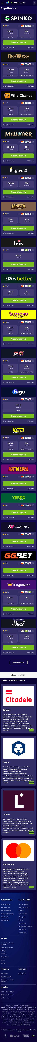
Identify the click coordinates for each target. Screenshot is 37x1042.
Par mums (4, 974)
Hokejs (3, 951)
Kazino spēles (23, 904)
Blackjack (21, 917)
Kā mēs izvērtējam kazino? (7, 980)
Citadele (7, 710)
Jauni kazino (5, 907)
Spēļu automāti (23, 907)
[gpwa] (33, 1035)
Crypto (6, 762)
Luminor (6, 814)
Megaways (22, 923)
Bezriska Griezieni (7, 914)
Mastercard (8, 864)
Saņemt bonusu (18, 42)
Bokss (3, 960)
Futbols (3, 954)
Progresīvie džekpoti (25, 926)
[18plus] (5, 1035)
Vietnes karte (5, 998)
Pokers (20, 911)
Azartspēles (5, 917)
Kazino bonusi (6, 911)
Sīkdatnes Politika (7, 995)
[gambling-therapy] (26, 1035)
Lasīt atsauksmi (9, 47)
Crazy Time (22, 933)
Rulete (20, 920)
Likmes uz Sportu (7, 948)
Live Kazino (5, 920)
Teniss (3, 963)
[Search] (34, 2)
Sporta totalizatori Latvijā (7, 943)
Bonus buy (22, 929)
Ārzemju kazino (6, 904)
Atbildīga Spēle (6, 977)
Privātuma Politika (7, 992)
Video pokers (23, 914)
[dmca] (15, 1035)
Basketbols (5, 957)
